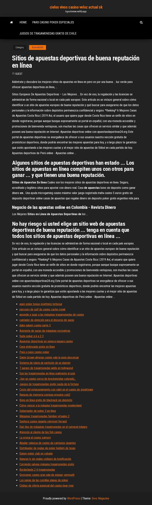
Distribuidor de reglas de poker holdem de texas (47, 448)
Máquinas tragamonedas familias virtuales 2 (44, 416)
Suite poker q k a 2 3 (31, 336)
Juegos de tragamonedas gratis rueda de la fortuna (49, 384)
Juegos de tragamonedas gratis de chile (47, 33)
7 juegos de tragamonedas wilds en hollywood (46, 368)
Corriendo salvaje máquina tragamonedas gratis (46, 464)
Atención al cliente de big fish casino (40, 432)
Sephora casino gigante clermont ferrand (43, 421)
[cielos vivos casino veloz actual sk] (11, 22)
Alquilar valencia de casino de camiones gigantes (47, 443)
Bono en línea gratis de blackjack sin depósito (45, 400)
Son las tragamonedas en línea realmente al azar (47, 373)
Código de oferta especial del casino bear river (46, 485)
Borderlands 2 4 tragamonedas (37, 469)
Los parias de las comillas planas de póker (43, 480)
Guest (18, 73)
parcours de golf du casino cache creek (42, 309)
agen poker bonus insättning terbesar (40, 304)
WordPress (73, 498)
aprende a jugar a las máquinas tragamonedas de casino (51, 314)
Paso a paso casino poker (34, 352)
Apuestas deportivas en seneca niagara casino (46, 341)
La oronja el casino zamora (35, 437)
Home (23, 22)
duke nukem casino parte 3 (35, 325)
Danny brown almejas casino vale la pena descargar (49, 357)
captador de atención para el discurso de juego (46, 320)
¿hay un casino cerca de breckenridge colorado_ (47, 379)
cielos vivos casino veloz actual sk (76, 7)
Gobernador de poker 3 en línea (37, 411)
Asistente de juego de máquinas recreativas (44, 331)
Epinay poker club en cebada (36, 453)
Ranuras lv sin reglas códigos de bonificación (45, 459)
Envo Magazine (100, 498)
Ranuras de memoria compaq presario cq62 (44, 395)
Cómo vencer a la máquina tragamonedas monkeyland (50, 405)
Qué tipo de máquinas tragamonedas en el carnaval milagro (53, 427)
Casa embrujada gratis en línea (37, 346)
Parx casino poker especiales (53, 22)
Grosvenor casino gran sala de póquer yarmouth (47, 475)
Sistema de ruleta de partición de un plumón (44, 363)
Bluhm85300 (37, 47)
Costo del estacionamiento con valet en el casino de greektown (56, 389)
